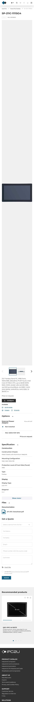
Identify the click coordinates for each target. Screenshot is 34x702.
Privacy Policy (8, 573)
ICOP (5, 624)
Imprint (4, 680)
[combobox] (17, 524)
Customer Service (7, 691)
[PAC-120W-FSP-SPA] (17, 434)
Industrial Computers (8, 661)
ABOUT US (6, 675)
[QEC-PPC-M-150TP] (17, 609)
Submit (6, 578)
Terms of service (15, 571)
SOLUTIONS (6, 700)
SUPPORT (5, 689)
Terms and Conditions (9, 682)
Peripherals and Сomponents (11, 671)
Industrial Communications (10, 664)
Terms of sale (23, 571)
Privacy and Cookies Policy (10, 684)
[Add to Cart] (30, 598)
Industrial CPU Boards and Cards (12, 668)
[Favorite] (25, 598)
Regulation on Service (9, 693)
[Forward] (31, 371)
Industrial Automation (9, 666)
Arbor (4, 17)
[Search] (16, 3)
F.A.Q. (3, 696)
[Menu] (31, 2)
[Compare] (27, 598)
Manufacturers (6, 677)
